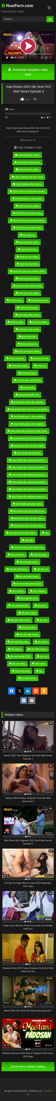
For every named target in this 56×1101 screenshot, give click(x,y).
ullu (46, 532)
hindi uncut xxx (40, 358)
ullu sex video (28, 627)
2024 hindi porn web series (28, 198)
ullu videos (16, 649)
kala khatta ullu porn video (29, 503)
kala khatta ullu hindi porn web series (28, 431)
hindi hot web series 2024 (28, 285)
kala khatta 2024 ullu (29, 394)
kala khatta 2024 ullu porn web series (28, 409)
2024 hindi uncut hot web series (28, 220)
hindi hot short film (29, 264)
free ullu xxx (29, 235)
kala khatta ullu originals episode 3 (29, 474)
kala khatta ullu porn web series (28, 511)
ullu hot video (40, 554)
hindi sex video (39, 322)
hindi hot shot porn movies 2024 (28, 271)
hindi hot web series (28, 278)
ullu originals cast (28, 598)
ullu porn (41, 605)
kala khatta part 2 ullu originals (29, 423)
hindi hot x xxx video (29, 293)
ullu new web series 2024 (28, 583)
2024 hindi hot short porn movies (28, 191)
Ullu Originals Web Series (28, 184)
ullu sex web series (28, 634)
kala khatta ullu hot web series (29, 445)
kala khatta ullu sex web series (29, 518)
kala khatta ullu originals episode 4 (29, 482)
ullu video (42, 641)
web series (40, 663)
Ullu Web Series (38, 649)
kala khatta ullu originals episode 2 (29, 467)
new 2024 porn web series (22, 532)
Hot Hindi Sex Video (29, 169)
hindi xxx (41, 365)
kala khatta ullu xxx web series (29, 525)
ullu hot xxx (42, 569)
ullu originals (39, 591)
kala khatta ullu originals (28, 452)
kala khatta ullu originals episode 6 (29, 496)
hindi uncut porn (29, 343)
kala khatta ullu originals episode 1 (29, 460)
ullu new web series (28, 576)
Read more (26, 140)
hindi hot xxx (16, 300)
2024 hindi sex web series (28, 213)
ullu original (17, 591)
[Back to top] (46, 1092)
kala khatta (28, 387)
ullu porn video (28, 612)
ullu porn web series (20, 620)
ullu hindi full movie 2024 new (28, 547)
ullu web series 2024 (20, 656)
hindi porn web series (28, 314)
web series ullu (22, 671)
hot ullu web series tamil (28, 380)
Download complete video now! (30, 72)
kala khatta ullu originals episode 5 (29, 489)
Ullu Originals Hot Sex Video (29, 176)
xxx (40, 671)
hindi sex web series (29, 329)
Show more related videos (28, 1066)
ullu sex (43, 620)
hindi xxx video (28, 373)
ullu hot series (17, 554)
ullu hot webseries (18, 569)
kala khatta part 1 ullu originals (29, 416)
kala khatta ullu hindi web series (28, 438)
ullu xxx (43, 656)
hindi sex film (16, 322)
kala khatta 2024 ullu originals (28, 402)
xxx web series (28, 678)
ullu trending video (19, 641)
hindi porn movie (39, 300)
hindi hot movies (29, 249)
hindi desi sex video (28, 242)
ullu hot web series (28, 561)
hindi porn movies (28, 307)
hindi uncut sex (16, 358)
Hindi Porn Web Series (29, 162)
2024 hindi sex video (29, 206)
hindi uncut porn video (29, 351)
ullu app (29, 540)
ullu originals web (19, 605)
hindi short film (28, 336)
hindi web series (20, 365)
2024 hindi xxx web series (28, 227)
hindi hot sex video (28, 256)
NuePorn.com (19, 5)
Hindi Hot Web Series (28, 155)
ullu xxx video (18, 663)
